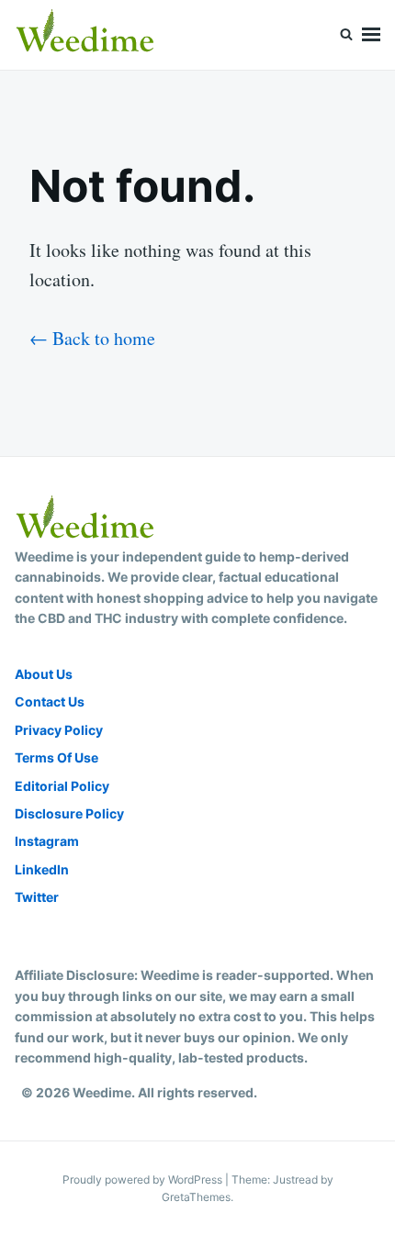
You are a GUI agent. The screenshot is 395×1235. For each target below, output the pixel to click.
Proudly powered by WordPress (143, 1179)
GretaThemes (196, 1197)
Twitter (37, 897)
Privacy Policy (59, 730)
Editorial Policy (62, 786)
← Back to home (92, 338)
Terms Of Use (56, 757)
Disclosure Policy (69, 813)
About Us (44, 674)
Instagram (47, 841)
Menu (371, 35)
